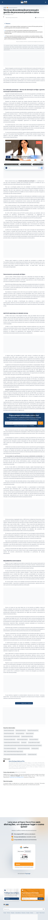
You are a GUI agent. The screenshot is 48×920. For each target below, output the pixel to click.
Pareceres (24, 912)
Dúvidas (27, 912)
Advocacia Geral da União (24, 748)
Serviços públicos (20, 733)
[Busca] (45, 2)
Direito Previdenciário (9, 733)
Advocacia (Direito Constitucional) (11, 736)
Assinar (18, 864)
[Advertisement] (24, 800)
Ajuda (37, 912)
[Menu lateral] (2, 2)
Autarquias (23, 742)
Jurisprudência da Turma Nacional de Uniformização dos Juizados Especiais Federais (22, 745)
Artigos (4, 912)
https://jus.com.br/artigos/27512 (17, 777)
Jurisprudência (18, 912)
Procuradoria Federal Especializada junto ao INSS (15, 754)
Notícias (8, 912)
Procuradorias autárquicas (10, 748)
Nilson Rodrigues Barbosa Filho (17, 761)
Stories (31, 912)
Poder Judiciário (29, 733)
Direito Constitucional (9, 730)
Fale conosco (42, 912)
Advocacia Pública (34, 739)
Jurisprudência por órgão (34, 742)
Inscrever (40, 423)
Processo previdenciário (9, 739)
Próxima (29, 703)
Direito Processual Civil (33, 730)
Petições (12, 912)
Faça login (27, 873)
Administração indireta (22, 739)
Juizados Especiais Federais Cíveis (11, 742)
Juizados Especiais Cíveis (27, 736)
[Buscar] (43, 909)
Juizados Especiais (32, 754)
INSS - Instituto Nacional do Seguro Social (13, 751)
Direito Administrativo (21, 730)
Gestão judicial (35, 748)
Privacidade (32, 425)
